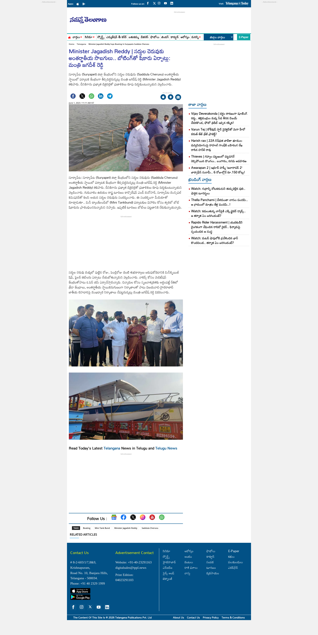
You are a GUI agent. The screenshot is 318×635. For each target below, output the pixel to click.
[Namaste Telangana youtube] (166, 3)
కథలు (231, 556)
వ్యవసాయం (212, 573)
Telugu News (166, 448)
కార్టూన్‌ (210, 556)
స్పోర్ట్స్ (101, 37)
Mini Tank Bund (102, 528)
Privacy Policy (211, 617)
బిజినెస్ (145, 37)
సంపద (210, 562)
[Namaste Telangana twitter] (154, 4)
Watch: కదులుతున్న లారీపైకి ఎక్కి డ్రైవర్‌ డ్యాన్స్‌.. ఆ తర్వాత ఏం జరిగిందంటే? (218, 213)
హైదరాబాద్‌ (169, 562)
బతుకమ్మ (134, 37)
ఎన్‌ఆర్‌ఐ (167, 568)
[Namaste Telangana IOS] (78, 3)
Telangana (81, 44)
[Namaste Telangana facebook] (148, 3)
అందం (188, 556)
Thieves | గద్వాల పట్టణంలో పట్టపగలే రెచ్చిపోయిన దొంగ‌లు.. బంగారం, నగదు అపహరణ (218, 158)
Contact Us (193, 617)
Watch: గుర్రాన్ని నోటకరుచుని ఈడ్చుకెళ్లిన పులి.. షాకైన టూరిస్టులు (218, 191)
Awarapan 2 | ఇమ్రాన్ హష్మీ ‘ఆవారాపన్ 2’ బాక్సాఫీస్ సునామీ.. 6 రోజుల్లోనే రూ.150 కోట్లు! (218, 170)
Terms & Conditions (233, 617)
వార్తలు (76, 37)
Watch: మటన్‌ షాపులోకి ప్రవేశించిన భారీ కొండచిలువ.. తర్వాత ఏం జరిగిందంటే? (214, 240)
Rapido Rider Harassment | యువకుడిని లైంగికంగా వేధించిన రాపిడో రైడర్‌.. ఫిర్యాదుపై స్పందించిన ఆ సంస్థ (217, 226)
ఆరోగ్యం (185, 37)
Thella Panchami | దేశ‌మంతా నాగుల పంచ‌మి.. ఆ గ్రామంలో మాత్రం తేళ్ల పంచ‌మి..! (219, 202)
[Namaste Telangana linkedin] (172, 3)
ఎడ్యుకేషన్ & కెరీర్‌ (116, 37)
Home (71, 44)
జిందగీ (165, 37)
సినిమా (89, 37)
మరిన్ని (195, 37)
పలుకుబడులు (235, 562)
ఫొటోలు (155, 37)
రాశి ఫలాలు (191, 568)
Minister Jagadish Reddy (125, 528)
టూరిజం (211, 568)
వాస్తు (187, 573)
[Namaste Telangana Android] (84, 3)
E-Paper (243, 37)
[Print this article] (178, 97)
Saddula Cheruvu (150, 528)
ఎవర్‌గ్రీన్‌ (233, 568)
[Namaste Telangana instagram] (160, 3)
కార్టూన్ (175, 37)
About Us (178, 617)
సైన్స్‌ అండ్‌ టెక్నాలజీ (168, 576)
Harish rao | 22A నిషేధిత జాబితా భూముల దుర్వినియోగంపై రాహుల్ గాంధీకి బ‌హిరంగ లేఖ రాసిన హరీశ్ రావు (217, 145)
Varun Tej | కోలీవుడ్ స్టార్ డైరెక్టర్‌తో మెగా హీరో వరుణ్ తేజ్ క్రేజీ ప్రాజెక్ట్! (218, 131)
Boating (86, 528)
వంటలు (189, 562)
